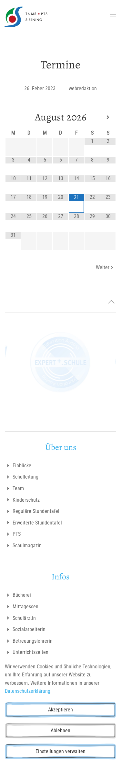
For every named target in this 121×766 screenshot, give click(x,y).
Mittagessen (25, 606)
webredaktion (83, 88)
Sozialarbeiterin (29, 629)
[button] (113, 16)
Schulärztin (24, 618)
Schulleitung (25, 477)
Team (18, 488)
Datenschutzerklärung (27, 691)
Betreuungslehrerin (33, 641)
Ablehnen (60, 730)
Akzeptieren (60, 710)
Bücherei (22, 595)
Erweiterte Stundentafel (37, 523)
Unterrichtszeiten (30, 652)
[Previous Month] (13, 117)
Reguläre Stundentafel (36, 511)
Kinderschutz (26, 500)
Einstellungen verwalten (60, 751)
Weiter (102, 267)
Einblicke (22, 465)
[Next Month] (108, 117)
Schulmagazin (27, 545)
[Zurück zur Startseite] (26, 16)
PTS (17, 534)
